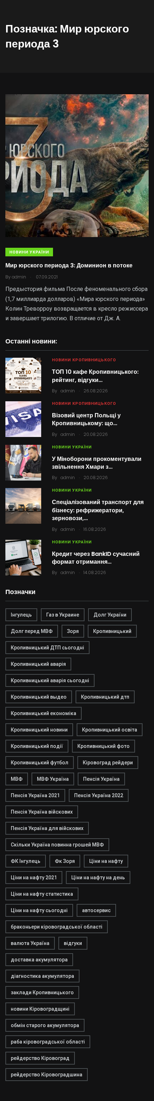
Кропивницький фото (103, 746)
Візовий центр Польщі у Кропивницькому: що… (86, 419)
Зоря (73, 631)
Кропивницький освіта (109, 730)
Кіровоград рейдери (108, 762)
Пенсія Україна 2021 (35, 795)
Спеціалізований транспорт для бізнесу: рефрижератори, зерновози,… (98, 510)
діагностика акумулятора (42, 976)
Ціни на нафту (106, 861)
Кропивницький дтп (105, 697)
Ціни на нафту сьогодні (39, 910)
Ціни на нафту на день (98, 877)
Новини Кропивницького (84, 360)
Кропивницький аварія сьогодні (50, 680)
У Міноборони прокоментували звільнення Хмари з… (96, 463)
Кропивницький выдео (39, 697)
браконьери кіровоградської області (56, 927)
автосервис (96, 910)
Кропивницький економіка (43, 713)
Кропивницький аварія (38, 664)
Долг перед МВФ (32, 631)
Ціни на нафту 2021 (34, 877)
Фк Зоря (65, 861)
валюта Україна (30, 943)
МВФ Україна (53, 779)
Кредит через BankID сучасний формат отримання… (96, 558)
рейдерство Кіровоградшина (46, 1074)
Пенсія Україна (101, 779)
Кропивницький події (37, 746)
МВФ (17, 779)
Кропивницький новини (39, 730)
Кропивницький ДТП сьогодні (47, 647)
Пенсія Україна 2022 (98, 795)
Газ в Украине (62, 615)
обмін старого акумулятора (45, 1025)
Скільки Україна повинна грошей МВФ (57, 845)
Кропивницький (112, 631)
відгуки (73, 943)
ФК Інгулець (25, 861)
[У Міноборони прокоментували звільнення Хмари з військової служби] (23, 463)
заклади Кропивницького (42, 992)
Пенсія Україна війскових (42, 812)
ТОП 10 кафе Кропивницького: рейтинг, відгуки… (95, 376)
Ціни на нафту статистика (42, 894)
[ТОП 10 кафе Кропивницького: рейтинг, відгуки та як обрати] (23, 375)
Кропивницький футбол (39, 762)
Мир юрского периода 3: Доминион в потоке (69, 265)
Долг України (109, 615)
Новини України (29, 252)
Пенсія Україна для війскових (47, 828)
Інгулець (21, 615)
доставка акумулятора (39, 959)
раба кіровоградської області (48, 1042)
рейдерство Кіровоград (40, 1058)
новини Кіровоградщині (40, 1009)
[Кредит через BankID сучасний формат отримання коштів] (23, 557)
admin (68, 391)
